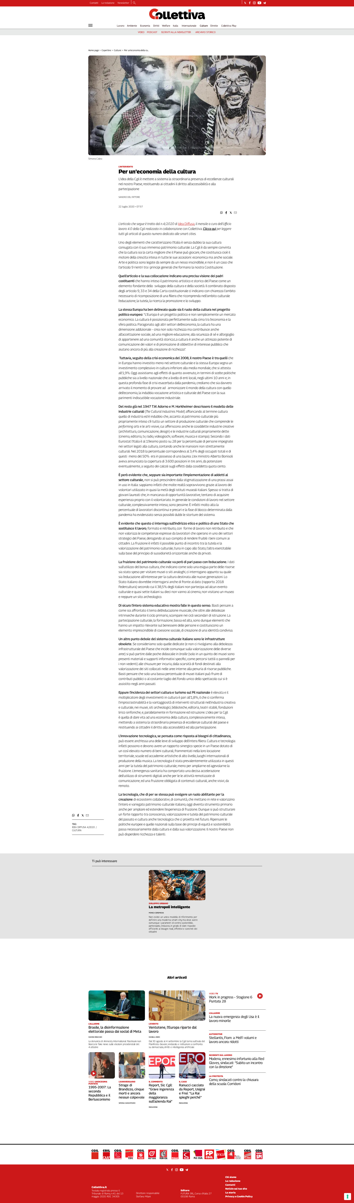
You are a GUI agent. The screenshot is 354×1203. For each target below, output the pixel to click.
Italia (175, 25)
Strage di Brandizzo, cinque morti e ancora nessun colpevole (132, 1091)
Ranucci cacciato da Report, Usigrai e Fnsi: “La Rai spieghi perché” (192, 1091)
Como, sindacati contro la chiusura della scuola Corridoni (234, 1082)
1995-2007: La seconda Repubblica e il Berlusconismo (99, 1093)
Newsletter (123, 2)
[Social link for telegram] (264, 2)
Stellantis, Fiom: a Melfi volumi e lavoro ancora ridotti (233, 1040)
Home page (93, 50)
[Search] (134, 3)
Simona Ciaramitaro (127, 1103)
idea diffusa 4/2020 (83, 827)
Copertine (106, 50)
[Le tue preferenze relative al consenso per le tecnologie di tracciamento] (347, 1196)
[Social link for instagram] (254, 2)
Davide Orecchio (95, 1037)
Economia (145, 25)
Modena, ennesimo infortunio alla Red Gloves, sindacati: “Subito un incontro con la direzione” (236, 1063)
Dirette (214, 25)
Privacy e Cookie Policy (239, 1196)
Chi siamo (230, 1177)
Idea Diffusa (186, 224)
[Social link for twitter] (245, 2)
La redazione (107, 2)
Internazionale (189, 25)
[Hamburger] (90, 25)
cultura (76, 830)
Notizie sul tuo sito (236, 1188)
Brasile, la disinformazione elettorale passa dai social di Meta (114, 1029)
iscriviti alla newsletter (176, 32)
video (141, 32)
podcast (152, 32)
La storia (230, 1192)
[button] (221, 212)
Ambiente (132, 25)
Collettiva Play (228, 25)
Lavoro (120, 25)
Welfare (166, 25)
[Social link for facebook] (249, 2)
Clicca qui (209, 229)
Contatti (94, 2)
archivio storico (205, 32)
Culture (204, 25)
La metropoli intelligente (169, 907)
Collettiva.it (99, 1187)
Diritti (156, 25)
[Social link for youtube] (259, 2)
